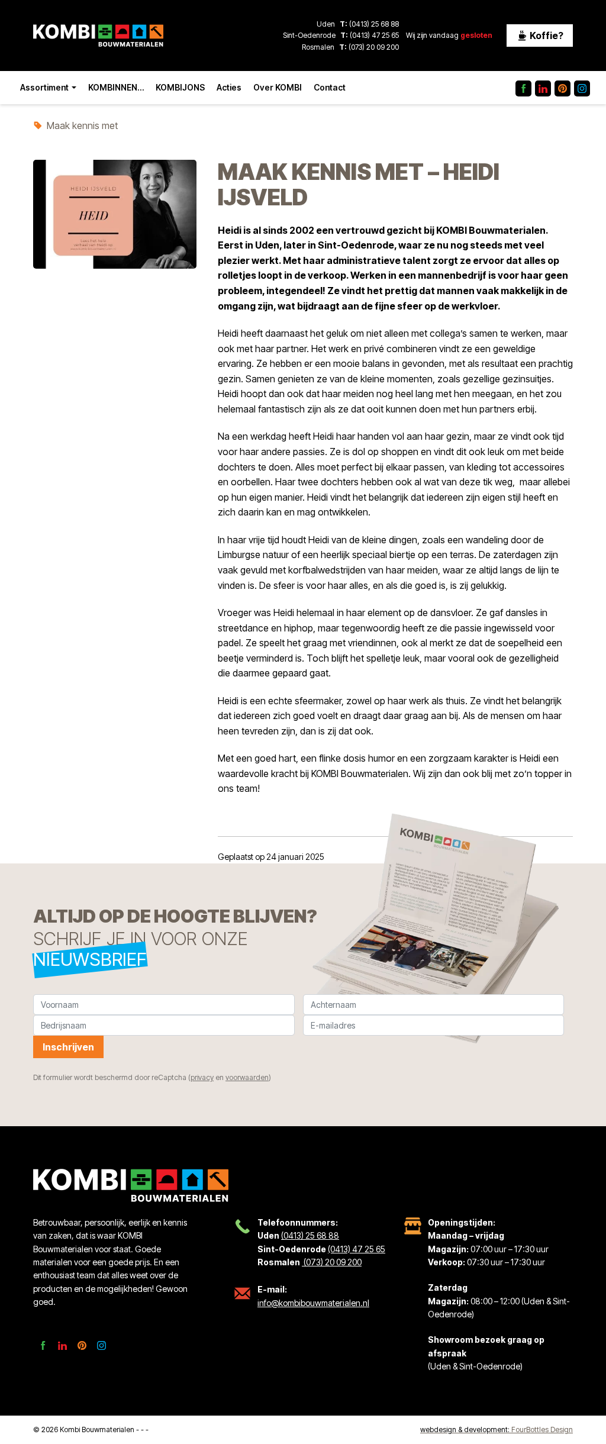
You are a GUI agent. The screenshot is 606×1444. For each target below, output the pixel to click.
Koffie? (545, 35)
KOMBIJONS (180, 87)
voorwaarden (247, 1077)
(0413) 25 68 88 (374, 24)
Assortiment (44, 87)
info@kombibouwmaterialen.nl (313, 1303)
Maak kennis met (82, 125)
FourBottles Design (496, 1429)
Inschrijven (68, 1047)
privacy (202, 1077)
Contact (330, 87)
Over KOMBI (277, 87)
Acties (229, 87)
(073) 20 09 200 (373, 47)
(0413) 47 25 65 (374, 35)
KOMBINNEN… (116, 87)
